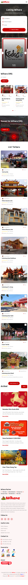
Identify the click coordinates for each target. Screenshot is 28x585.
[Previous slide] (2, 53)
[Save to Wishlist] (12, 87)
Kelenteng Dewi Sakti (7, 315)
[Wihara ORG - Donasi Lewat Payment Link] (6, 563)
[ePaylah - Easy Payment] (3, 550)
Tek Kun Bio (5, 172)
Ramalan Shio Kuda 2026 (10, 409)
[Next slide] (25, 53)
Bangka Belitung (23, 371)
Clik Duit (4, 491)
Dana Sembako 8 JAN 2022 (11, 438)
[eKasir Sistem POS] (8, 555)
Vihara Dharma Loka (7, 229)
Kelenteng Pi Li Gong (7, 287)
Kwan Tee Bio (5, 344)
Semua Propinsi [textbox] (7, 21)
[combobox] (14, 22)
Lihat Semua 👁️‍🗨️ (14, 383)
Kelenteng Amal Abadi (8, 373)
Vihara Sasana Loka (7, 200)
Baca (24, 386)
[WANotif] (13, 550)
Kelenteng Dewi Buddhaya (9, 258)
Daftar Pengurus (4, 526)
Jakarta (24, 96)
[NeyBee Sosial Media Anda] (3, 555)
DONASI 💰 (5, 129)
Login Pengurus (4, 528)
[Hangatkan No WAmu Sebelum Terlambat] (8, 550)
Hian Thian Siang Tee (9, 467)
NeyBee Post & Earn (5, 532)
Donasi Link (3, 530)
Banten (10, 96)
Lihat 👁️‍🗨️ (5, 80)
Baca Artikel (5, 416)
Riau (25, 198)
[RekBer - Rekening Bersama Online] (13, 555)
